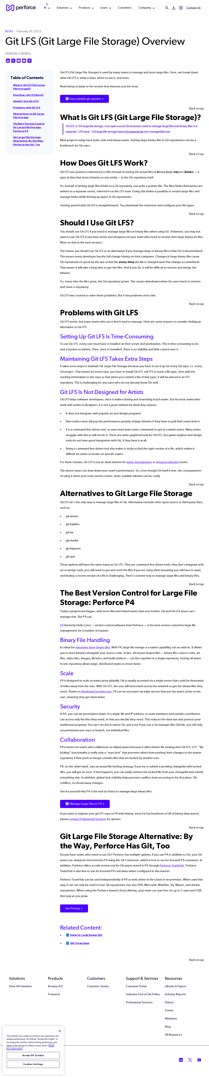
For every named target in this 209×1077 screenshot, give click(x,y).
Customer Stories (98, 986)
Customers (125, 7)
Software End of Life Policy (143, 994)
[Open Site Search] (167, 8)
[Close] (59, 1031)
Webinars (171, 1018)
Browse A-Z (55, 986)
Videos (169, 1002)
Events (169, 1010)
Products (84, 7)
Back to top (196, 108)
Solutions (62, 7)
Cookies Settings (33, 1064)
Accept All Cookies (33, 1055)
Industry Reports (175, 994)
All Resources (173, 1034)
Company (145, 7)
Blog (168, 1026)
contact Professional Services (87, 819)
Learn (103, 7)
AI (45, 7)
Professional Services (139, 1002)
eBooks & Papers (175, 986)
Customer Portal (136, 986)
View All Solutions (20, 986)
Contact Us (193, 7)
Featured (54, 994)
